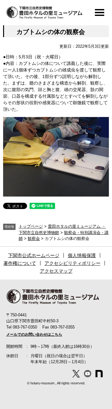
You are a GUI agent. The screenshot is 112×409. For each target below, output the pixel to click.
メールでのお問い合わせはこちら (34, 334)
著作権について (19, 263)
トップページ (31, 226)
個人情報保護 (82, 255)
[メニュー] (99, 12)
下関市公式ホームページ (33, 255)
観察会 (34, 238)
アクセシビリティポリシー (72, 263)
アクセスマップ (56, 271)
